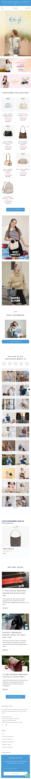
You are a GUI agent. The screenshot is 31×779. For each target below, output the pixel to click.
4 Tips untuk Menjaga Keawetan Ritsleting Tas (14, 593)
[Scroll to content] (15, 56)
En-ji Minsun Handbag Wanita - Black (8, 143)
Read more (5, 608)
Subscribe (15, 773)
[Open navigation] (2, 8)
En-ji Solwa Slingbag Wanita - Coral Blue (8, 115)
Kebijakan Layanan (6, 744)
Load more (15, 507)
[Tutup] (28, 756)
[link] (8, 375)
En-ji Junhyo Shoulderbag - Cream (8, 171)
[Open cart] (29, 8)
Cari (3, 734)
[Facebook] (2, 725)
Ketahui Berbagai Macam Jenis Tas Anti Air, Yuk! (14, 635)
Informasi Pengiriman (7, 739)
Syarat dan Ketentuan (7, 747)
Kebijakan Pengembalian (8, 742)
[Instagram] (6, 725)
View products (15, 341)
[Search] (26, 8)
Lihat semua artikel (15, 696)
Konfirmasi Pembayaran (8, 736)
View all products (15, 209)
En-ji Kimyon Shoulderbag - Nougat (23, 143)
